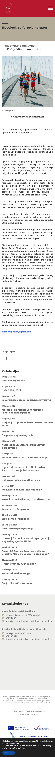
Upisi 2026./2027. (12, 390)
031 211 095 (11, 618)
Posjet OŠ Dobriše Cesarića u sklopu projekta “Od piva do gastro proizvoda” (25, 553)
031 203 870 (11, 636)
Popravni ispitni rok (13, 380)
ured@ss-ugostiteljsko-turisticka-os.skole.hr (29, 621)
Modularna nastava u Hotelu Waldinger (25, 457)
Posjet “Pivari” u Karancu (17, 583)
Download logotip (29, 715)
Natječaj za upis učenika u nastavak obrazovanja (23, 446)
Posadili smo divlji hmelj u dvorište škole (26, 499)
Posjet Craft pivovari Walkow (19, 563)
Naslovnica (11, 45)
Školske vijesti (28, 45)
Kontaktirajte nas (36, 711)
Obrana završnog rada (15, 509)
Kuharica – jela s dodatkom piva (21, 480)
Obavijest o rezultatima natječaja (22, 489)
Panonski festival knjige (16, 573)
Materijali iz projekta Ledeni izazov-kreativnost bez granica (23, 411)
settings (21, 748)
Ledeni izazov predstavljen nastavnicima (26, 400)
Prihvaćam (8, 753)
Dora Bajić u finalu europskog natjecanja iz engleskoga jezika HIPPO (27, 540)
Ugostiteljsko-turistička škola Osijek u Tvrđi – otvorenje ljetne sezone (24, 469)
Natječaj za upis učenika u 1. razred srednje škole (27, 424)
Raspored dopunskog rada (18, 435)
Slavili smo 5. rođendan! (16, 518)
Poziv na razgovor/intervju (18, 528)
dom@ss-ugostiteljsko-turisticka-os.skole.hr (29, 639)
